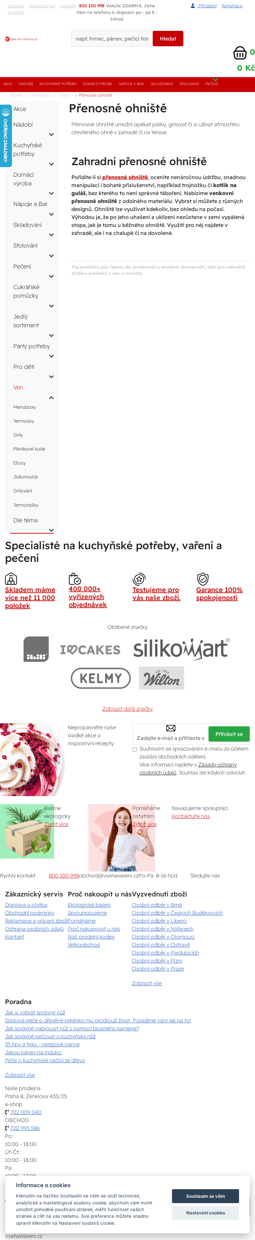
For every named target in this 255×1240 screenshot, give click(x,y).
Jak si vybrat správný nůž (35, 1012)
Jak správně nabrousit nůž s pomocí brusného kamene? (72, 1028)
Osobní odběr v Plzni (157, 960)
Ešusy (19, 463)
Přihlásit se (229, 734)
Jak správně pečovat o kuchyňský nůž (50, 1036)
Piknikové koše (29, 449)
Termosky (23, 421)
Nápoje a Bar (131, 84)
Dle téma (25, 520)
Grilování (22, 491)
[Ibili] (36, 649)
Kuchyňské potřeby (58, 84)
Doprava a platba (16, 9)
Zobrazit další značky (127, 708)
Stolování (189, 84)
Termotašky (25, 505)
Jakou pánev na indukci (33, 1052)
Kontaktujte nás (191, 816)
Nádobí (26, 84)
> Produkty (39, 95)
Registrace (232, 5)
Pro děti (24, 366)
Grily (18, 435)
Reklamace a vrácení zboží (36, 920)
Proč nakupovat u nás (94, 928)
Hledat (168, 38)
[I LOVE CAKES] (90, 649)
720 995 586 (25, 1128)
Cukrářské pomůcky (26, 291)
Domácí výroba (97, 84)
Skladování (162, 84)
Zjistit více (56, 824)
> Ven (63, 95)
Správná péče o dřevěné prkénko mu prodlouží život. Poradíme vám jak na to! (98, 1020)
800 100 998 (64, 875)
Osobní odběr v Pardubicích (165, 952)
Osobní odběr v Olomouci (163, 936)
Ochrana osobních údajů (34, 928)
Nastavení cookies (205, 1212)
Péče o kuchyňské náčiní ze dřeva (45, 1060)
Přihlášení (206, 5)
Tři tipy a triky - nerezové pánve (42, 1044)
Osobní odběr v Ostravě (161, 944)
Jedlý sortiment (26, 321)
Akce (7, 84)
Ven (18, 387)
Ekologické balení (89, 904)
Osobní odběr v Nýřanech (163, 928)
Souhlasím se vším (205, 1196)
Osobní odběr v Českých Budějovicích (177, 912)
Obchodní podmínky (29, 912)
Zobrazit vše (147, 983)
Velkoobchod (42, 5)
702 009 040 (26, 1112)
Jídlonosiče (25, 477)
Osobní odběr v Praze (158, 968)
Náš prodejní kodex (91, 936)
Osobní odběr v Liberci (159, 920)
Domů (16, 95)
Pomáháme (82, 920)
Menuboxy (24, 407)
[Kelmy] (101, 678)
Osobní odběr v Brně (157, 904)
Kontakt (14, 936)
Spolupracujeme (87, 912)
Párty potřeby (31, 346)
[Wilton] (161, 678)
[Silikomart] (181, 649)
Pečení (212, 84)
